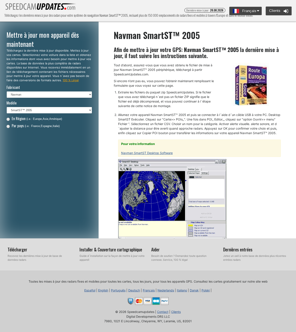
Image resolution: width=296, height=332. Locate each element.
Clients (275, 11)
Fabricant (13, 87)
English (103, 290)
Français (248, 11)
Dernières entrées (237, 249)
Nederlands (166, 290)
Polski (206, 290)
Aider (155, 249)
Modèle (12, 103)
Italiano (182, 290)
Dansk (194, 290)
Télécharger (17, 249)
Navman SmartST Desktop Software (147, 153)
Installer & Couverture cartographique (111, 249)
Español (89, 290)
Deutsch (134, 290)
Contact (162, 312)
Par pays (36, 125)
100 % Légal (71, 80)
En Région (37, 118)
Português (118, 290)
